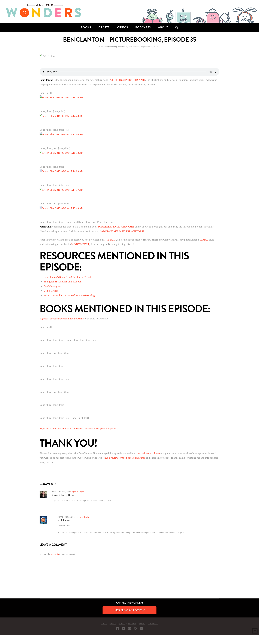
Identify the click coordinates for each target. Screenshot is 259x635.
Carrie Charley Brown (63, 495)
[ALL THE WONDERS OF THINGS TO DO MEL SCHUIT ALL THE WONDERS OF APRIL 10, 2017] (0, 581)
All (102, 47)
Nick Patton (64, 520)
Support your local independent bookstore (62, 318)
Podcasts (121, 47)
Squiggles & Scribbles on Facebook (63, 281)
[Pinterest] (141, 628)
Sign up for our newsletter (129, 609)
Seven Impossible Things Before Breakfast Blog (69, 295)
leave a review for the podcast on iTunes (124, 457)
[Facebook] (117, 628)
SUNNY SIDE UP (80, 244)
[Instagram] (135, 628)
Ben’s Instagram (52, 286)
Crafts (113, 624)
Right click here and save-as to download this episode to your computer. (78, 428)
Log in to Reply (77, 492)
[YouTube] (129, 628)
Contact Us (153, 624)
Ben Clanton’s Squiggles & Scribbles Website (68, 277)
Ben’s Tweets (51, 290)
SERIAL (203, 239)
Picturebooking (110, 47)
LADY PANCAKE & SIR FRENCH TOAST (122, 231)
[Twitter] (123, 628)
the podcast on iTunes (148, 453)
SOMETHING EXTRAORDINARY (127, 79)
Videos (122, 624)
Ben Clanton (46, 79)
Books (104, 624)
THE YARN (110, 239)
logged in (55, 554)
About (142, 624)
